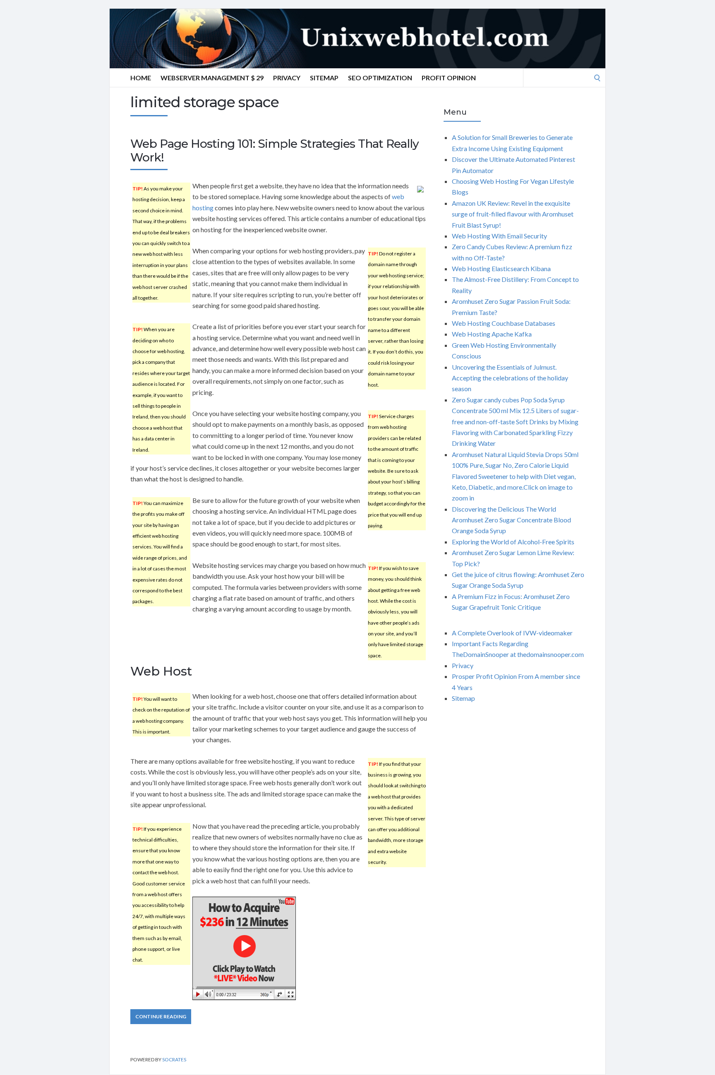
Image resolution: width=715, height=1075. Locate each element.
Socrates (174, 1059)
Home (140, 78)
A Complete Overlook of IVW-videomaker (512, 633)
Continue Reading (160, 1016)
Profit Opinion (449, 78)
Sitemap (324, 78)
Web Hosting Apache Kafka (492, 334)
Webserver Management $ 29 (212, 78)
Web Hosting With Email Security (499, 236)
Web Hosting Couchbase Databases (503, 323)
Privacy (286, 78)
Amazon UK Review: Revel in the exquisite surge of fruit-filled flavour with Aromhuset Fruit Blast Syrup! (512, 214)
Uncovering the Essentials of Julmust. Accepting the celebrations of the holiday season (510, 378)
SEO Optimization (380, 78)
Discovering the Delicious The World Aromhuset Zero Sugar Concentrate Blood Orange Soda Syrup (511, 520)
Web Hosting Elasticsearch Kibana (501, 268)
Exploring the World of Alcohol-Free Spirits (513, 542)
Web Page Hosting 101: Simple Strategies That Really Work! (274, 151)
